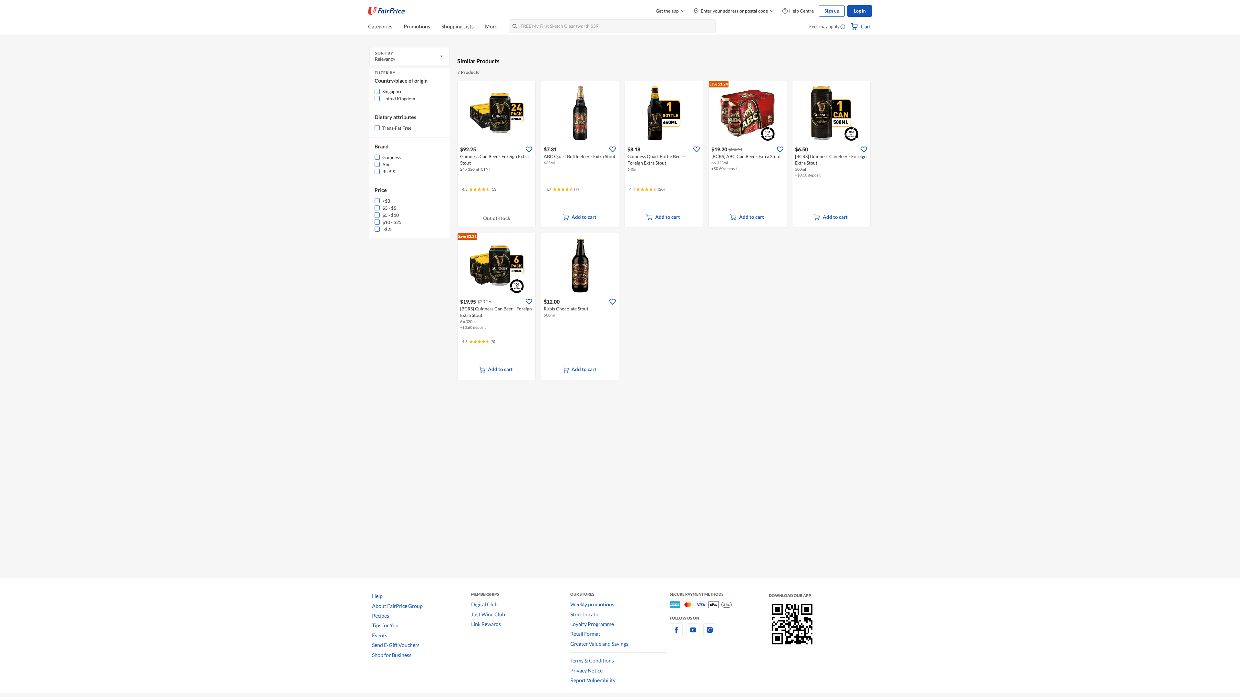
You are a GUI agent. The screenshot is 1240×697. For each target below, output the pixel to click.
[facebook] (676, 634)
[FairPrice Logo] (386, 11)
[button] (842, 27)
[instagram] (709, 634)
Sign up (831, 11)
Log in (860, 11)
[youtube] (693, 634)
